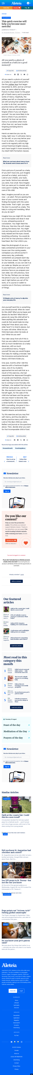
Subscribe (6, 8)
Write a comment (16, 581)
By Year (16, 1035)
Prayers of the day (13, 737)
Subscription (16, 1023)
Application (16, 1018)
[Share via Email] (24, 74)
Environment (7, 894)
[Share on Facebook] (15, 74)
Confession (7, 799)
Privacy (16, 1069)
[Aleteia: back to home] (16, 3)
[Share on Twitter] (21, 74)
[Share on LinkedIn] (18, 74)
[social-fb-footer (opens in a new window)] (15, 1042)
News (16, 1000)
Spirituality (16, 1005)
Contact (16, 1063)
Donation (16, 1025)
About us (16, 1053)
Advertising (16, 1027)
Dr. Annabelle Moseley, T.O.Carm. (11, 32)
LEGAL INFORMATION (16, 1056)
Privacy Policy (16, 1066)
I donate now (10, 540)
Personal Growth (7, 448)
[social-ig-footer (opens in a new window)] (21, 1042)
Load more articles (16, 646)
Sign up (7, 491)
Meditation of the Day (15, 731)
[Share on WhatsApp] (27, 74)
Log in (22, 574)
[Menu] (6, 3)
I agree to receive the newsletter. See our (16, 486)
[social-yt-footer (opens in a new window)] (11, 1042)
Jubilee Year (13, 84)
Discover (16, 1007)
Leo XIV (6, 864)
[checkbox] (4, 485)
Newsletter (16, 1015)
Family (5, 834)
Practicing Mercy (20, 448)
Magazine (16, 1020)
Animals (6, 924)
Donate (16, 8)
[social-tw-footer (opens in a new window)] (18, 1042)
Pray (26, 8)
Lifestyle (4, 14)
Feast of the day (12, 725)
